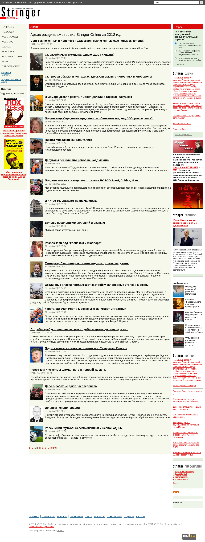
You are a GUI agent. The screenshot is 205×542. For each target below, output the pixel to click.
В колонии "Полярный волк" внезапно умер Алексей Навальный (185, 435)
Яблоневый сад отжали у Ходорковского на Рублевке (185, 400)
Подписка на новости (11, 79)
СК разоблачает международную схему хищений (80, 54)
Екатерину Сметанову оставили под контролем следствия (87, 263)
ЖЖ (175, 170)
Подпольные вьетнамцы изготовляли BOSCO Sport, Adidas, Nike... (92, 180)
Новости (62, 516)
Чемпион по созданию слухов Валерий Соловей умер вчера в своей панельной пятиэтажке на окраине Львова (187, 106)
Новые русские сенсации (184, 386)
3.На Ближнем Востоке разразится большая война (190, 59)
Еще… (175, 483)
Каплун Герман (181, 474)
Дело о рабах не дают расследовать (71, 386)
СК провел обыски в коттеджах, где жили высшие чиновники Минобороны (98, 76)
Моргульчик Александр (184, 472)
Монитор (99, 516)
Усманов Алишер (182, 479)
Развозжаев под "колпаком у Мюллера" (73, 243)
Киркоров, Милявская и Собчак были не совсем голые (187, 454)
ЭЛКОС (60, 530)
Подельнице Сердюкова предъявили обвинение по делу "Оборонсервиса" (99, 118)
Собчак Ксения (181, 475)
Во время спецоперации (62, 407)
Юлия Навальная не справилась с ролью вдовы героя (185, 223)
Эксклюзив (76, 516)
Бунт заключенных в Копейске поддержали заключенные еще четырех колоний (87, 40)
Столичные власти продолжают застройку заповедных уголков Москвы (96, 284)
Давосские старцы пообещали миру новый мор (187, 408)
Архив (4, 82)
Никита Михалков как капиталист (68, 139)
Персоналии (114, 516)
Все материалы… (183, 134)
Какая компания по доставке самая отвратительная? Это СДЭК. (186, 445)
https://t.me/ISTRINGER (185, 167)
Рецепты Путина (180, 129)
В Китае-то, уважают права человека (71, 200)
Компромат (48, 516)
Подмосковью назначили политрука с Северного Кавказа (86, 348)
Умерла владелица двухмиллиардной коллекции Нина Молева (186, 424)
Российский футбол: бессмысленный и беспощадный (84, 428)
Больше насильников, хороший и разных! (75, 222)
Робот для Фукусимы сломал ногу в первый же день (68, 369)
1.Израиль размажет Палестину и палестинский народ (190, 45)
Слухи (88, 516)
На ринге (34, 516)
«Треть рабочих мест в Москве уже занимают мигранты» (85, 308)
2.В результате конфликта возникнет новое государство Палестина (189, 53)
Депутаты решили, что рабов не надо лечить (77, 160)
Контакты (5, 75)
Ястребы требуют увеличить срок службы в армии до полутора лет (79, 329)
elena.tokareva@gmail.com (41, 526)
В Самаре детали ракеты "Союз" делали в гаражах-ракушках (88, 96)
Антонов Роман (181, 477)
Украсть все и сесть (182, 123)
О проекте (6, 72)
